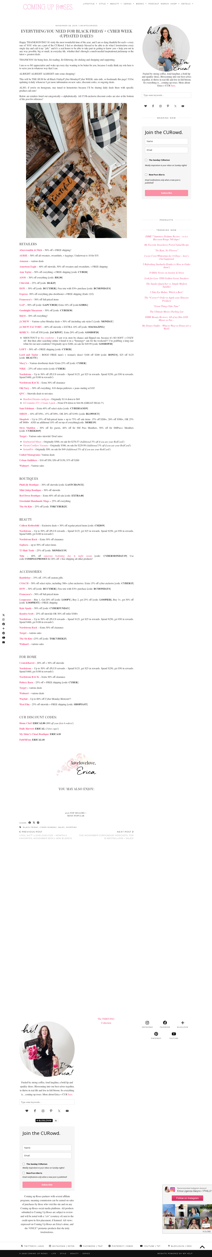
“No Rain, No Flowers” (166, 250)
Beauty (114, 4)
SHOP (174, 4)
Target (22, 687)
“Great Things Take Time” (166, 306)
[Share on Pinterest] (38, 822)
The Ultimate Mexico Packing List (166, 311)
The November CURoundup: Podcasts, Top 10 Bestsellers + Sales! (106, 835)
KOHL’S (24, 332)
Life (54, 1253)
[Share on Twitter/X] (34, 822)
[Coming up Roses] (48, 7)
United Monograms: (30, 454)
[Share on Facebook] (30, 822)
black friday (30, 827)
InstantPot (28, 449)
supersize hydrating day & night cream (68, 555)
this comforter (47, 337)
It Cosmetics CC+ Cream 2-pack (39, 402)
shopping (71, 827)
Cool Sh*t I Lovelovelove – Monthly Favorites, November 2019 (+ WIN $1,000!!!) (45, 835)
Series (128, 4)
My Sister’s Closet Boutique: (34, 734)
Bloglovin (181, 1246)
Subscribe (166, 192)
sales (61, 827)
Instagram (63, 1246)
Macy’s (23, 363)
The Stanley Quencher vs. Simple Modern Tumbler (166, 285)
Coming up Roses (38, 1253)
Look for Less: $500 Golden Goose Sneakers (166, 278)
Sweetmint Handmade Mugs (34, 501)
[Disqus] (76, 883)
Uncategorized (88, 26)
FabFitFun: (25, 739)
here (173, 85)
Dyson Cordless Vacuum (35, 445)
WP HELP (188, 1253)
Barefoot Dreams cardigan (36, 399)
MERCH (165, 4)
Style (102, 4)
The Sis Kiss (25, 506)
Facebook (92, 1246)
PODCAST (154, 4)
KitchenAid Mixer (32, 441)
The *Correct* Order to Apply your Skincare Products (166, 299)
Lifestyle (89, 4)
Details (186, 4)
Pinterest (122, 1246)
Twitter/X (33, 1246)
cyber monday (48, 827)
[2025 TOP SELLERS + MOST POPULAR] (76, 801)
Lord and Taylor (28, 354)
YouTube (151, 1246)
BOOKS (140, 4)
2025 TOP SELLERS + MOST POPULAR (76, 814)
